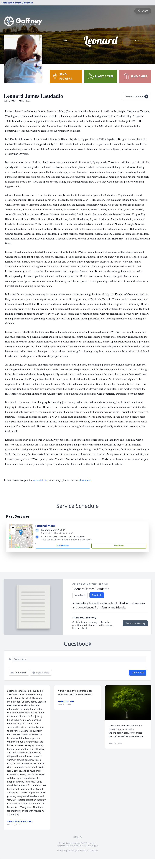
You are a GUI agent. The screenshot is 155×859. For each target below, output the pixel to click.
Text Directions (62, 545)
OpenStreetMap (80, 850)
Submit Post (138, 672)
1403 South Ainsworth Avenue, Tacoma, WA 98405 (66, 539)
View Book (80, 595)
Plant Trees (119, 545)
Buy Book (96, 595)
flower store (85, 480)
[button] (21, 533)
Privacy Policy (69, 845)
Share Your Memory (135, 623)
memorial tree (40, 480)
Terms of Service (86, 845)
